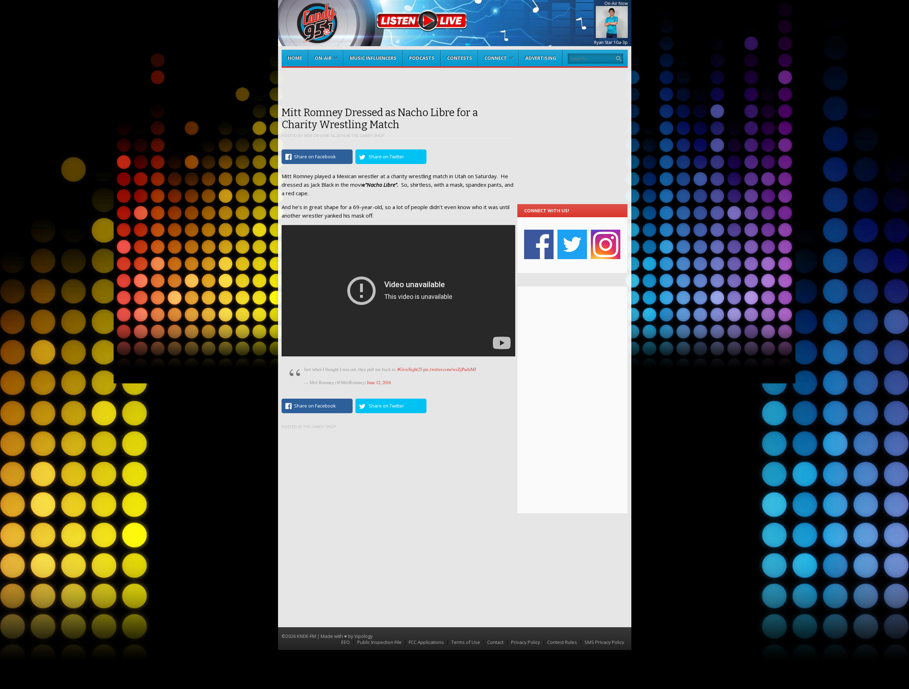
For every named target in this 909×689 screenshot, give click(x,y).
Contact (495, 642)
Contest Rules (562, 642)
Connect (495, 58)
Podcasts (421, 58)
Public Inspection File (379, 642)
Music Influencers (373, 58)
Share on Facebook (315, 156)
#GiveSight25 (409, 369)
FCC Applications (426, 642)
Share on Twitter (386, 156)
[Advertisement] (572, 399)
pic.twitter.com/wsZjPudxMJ (449, 369)
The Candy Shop (368, 135)
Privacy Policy (525, 642)
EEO (345, 642)
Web (308, 135)
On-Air (323, 58)
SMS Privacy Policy (604, 642)
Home (295, 58)
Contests (459, 58)
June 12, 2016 (379, 382)
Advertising (540, 58)
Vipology (363, 636)
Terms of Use (465, 642)
